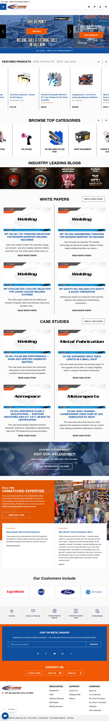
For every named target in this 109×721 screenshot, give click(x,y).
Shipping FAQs (74, 694)
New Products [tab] (44, 61)
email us (72, 673)
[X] (71, 653)
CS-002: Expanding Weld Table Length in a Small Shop (82, 358)
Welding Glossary (56, 706)
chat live (52, 673)
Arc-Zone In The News (97, 702)
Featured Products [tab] (16, 61)
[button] (36, 31)
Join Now (94, 644)
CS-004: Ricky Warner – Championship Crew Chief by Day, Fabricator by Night (81, 414)
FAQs (51, 694)
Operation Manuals (56, 698)
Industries (93, 706)
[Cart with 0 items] (106, 7)
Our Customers (95, 694)
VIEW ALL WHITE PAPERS (93, 199)
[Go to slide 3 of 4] (99, 515)
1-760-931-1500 (33, 673)
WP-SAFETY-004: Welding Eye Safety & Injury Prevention (81, 290)
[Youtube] (54, 653)
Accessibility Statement (58, 718)
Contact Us (73, 691)
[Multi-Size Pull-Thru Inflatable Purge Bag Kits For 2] (86, 79)
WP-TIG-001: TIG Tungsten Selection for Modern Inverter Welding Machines (27, 237)
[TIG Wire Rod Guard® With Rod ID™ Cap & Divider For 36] (24, 79)
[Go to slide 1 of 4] (106, 515)
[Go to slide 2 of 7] (99, 120)
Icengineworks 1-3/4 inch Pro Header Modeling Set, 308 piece (54, 96)
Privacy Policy (32, 718)
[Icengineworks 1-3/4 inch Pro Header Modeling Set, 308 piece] (55, 79)
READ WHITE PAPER (27, 255)
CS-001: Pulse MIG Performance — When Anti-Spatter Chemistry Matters (27, 359)
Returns (72, 698)
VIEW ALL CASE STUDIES (93, 321)
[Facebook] (45, 653)
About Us (92, 691)
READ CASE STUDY (27, 378)
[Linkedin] (62, 653)
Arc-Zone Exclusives (97, 698)
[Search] (89, 7)
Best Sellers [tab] (66, 61)
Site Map (71, 718)
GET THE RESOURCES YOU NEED (54, 466)
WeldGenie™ (54, 691)
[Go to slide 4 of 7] (106, 120)
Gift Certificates (95, 710)
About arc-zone (16, 515)
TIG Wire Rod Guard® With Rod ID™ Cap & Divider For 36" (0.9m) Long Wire (23, 97)
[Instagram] (37, 653)
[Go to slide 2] (70, 31)
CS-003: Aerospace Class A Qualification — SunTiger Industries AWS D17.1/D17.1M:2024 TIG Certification (27, 415)
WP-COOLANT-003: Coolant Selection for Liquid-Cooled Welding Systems (27, 291)
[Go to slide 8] (3, 31)
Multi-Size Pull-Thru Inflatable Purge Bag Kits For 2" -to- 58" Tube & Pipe (84, 97)
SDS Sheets (53, 702)
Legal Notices (43, 718)
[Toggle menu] (3, 7)
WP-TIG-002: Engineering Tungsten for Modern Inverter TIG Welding (82, 235)
